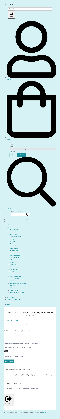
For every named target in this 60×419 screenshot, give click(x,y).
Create (44, 413)
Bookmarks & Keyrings (16, 236)
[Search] (28, 214)
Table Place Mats (14, 278)
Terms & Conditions (12, 297)
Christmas (12, 241)
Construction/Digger (15, 246)
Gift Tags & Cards (15, 255)
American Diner (14, 232)
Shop (8, 227)
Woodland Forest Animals (17, 292)
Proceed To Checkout (35, 325)
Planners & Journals (15, 276)
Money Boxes (13, 267)
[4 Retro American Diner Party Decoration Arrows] (6, 335)
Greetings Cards (14, 257)
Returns (9, 302)
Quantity (6, 356)
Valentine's (13, 285)
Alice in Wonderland (15, 229)
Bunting (12, 239)
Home (8, 225)
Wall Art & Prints (14, 288)
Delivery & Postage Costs (14, 299)
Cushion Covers (14, 250)
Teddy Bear (13, 281)
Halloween (13, 260)
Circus (11, 243)
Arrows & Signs (14, 234)
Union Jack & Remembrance (18, 283)
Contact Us (10, 295)
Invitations (12, 262)
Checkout (21, 155)
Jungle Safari (13, 264)
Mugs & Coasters (14, 269)
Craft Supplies (14, 248)
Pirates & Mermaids (15, 274)
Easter (11, 253)
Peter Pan (12, 271)
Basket (13, 155)
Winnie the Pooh (14, 290)
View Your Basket (23, 325)
